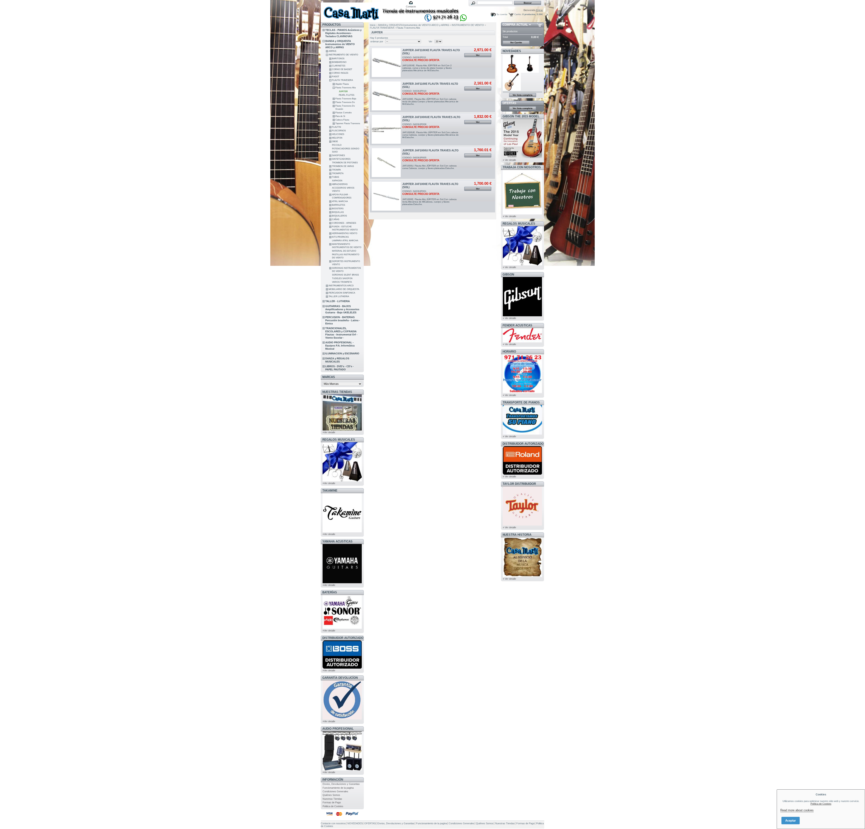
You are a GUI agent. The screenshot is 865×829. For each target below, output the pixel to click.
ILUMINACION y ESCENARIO (342, 353)
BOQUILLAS (338, 212)
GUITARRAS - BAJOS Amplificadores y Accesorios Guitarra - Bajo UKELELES (342, 309)
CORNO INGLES (340, 73)
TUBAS (335, 177)
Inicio (373, 25)
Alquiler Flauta (342, 84)
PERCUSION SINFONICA (342, 293)
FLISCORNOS (339, 131)
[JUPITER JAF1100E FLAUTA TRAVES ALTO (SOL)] (386, 96)
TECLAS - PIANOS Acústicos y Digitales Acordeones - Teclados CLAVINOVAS (343, 33)
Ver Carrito (516, 42)
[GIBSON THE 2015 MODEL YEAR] (522, 157)
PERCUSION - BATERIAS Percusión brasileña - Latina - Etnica (342, 320)
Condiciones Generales (335, 791)
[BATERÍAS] (342, 627)
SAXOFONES (338, 155)
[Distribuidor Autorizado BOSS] (342, 667)
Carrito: (518, 14)
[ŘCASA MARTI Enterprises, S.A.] (350, 11)
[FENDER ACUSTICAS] (522, 341)
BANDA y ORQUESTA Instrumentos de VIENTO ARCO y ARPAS (340, 44)
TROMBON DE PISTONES (345, 163)
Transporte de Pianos (521, 402)
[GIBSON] (522, 315)
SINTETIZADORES (341, 159)
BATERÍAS (329, 592)
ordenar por (376, 41)
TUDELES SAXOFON (342, 278)
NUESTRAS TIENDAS (337, 392)
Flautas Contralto (343, 113)
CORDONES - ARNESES (344, 223)
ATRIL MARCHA (340, 201)
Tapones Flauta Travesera (347, 123)
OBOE (335, 141)
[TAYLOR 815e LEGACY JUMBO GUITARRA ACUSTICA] (511, 90)
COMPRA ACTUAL (515, 24)
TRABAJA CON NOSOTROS (522, 167)
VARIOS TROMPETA (342, 282)
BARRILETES (338, 205)
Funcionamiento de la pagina (338, 787)
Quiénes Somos (331, 795)
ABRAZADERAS (340, 184)
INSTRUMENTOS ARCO (341, 285)
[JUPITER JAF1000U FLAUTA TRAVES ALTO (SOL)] (386, 162)
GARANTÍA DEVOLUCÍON (340, 677)
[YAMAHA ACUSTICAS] (342, 582)
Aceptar (790, 820)
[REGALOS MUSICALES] (342, 480)
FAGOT (335, 76)
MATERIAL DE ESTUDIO (344, 251)
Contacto (411, 6)
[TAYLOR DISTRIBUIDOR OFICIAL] (522, 524)
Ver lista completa (523, 95)
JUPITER (343, 91)
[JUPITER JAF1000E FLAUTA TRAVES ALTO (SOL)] (386, 196)
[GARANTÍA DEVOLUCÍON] (342, 718)
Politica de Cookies (333, 806)
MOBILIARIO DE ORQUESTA (344, 289)
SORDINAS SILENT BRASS (345, 275)
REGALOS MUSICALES (338, 439)
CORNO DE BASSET (342, 69)
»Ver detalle (329, 432)
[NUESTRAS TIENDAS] (342, 429)
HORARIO (509, 351)
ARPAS (332, 51)
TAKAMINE (329, 490)
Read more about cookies (797, 810)
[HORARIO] (522, 392)
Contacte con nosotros (333, 823)
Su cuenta (501, 14)
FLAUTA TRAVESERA (342, 80)
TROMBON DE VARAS (343, 166)
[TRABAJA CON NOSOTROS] (522, 213)
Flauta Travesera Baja (345, 99)
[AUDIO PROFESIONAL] (342, 769)
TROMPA (336, 170)
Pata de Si (340, 116)
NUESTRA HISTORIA (517, 534)
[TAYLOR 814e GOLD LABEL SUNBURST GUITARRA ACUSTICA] (511, 72)
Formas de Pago (332, 802)
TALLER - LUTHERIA (337, 301)
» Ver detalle (509, 160)
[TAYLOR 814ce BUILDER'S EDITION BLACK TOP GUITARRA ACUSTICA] (530, 72)
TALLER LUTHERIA (339, 296)
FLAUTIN (336, 127)
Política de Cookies (820, 803)
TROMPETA (338, 173)
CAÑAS (335, 219)
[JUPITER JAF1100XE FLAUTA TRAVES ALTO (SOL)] (386, 62)
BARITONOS (338, 58)
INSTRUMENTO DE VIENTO (343, 54)
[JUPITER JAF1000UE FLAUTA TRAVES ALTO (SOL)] (386, 129)
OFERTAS (509, 103)
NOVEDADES (512, 51)
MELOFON (337, 138)
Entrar (539, 10)
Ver (430, 41)
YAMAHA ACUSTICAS (337, 541)
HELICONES (338, 134)
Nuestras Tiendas (332, 798)
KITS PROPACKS (340, 237)
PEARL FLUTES (346, 95)
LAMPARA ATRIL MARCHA (345, 240)
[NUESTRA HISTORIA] (522, 576)
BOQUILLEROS (339, 216)
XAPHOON (337, 181)
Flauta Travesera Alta (345, 88)
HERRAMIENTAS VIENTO (344, 233)
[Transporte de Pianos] (522, 433)
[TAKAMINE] (342, 531)
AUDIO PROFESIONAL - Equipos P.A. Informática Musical (340, 345)
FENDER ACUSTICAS (517, 325)
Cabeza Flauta (342, 120)
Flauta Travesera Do (345, 102)
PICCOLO (336, 145)
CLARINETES (338, 66)
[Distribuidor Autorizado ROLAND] (522, 473)
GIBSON (508, 274)
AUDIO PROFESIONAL (338, 728)
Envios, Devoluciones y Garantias (341, 784)
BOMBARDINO (339, 62)
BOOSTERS (338, 208)
